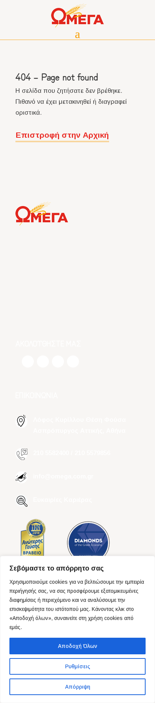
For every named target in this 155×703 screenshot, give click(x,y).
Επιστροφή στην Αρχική (62, 135)
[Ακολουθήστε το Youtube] (58, 361)
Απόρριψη (77, 687)
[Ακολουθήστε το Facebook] (28, 361)
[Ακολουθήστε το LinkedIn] (73, 361)
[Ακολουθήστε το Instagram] (43, 361)
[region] (77, 629)
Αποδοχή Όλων (77, 646)
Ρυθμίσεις (77, 666)
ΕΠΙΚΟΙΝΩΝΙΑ (36, 394)
